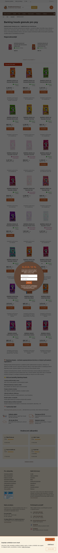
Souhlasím (51, 549)
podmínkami (34, 285)
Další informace (26, 547)
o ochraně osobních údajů (29, 286)
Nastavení (50, 539)
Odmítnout (51, 544)
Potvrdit (29, 282)
